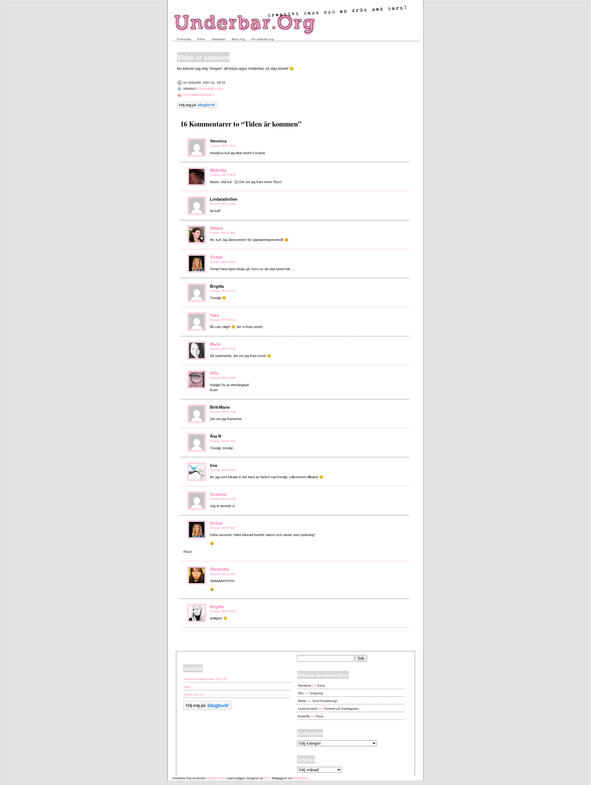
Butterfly (304, 716)
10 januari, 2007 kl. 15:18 (222, 441)
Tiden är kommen (203, 57)
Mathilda (218, 170)
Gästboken (219, 39)
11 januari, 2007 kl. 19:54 (222, 232)
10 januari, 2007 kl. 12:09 (222, 499)
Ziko (301, 693)
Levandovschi (308, 708)
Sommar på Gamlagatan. (342, 708)
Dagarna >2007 (211, 88)
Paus (319, 716)
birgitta (216, 606)
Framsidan (184, 39)
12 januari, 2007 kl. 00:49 (222, 175)
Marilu (302, 701)
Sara (214, 315)
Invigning (316, 693)
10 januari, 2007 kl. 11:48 (222, 528)
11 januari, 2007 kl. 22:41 (222, 203)
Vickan (216, 257)
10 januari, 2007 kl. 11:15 (222, 574)
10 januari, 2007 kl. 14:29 (222, 470)
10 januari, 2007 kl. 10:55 (222, 611)
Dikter (201, 39)
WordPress (299, 778)
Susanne (218, 494)
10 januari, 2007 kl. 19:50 (222, 378)
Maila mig (238, 39)
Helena (216, 228)
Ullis (214, 373)
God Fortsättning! (324, 701)
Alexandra (219, 569)
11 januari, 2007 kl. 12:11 (222, 291)
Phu (267, 778)
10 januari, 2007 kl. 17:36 (222, 412)
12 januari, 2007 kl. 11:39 (222, 146)
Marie (215, 344)
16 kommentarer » (199, 95)
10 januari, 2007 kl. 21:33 (222, 319)
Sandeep (304, 685)
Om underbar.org (262, 39)
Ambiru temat (216, 778)
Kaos (321, 685)
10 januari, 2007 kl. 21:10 (222, 348)
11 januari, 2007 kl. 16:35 (222, 262)
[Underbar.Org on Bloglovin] (197, 107)
